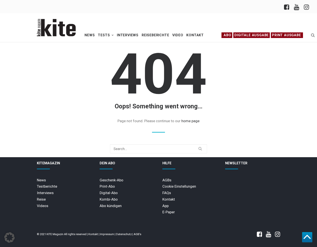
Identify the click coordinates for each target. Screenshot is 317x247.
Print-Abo (107, 186)
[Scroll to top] (307, 237)
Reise (41, 199)
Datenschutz (124, 234)
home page (190, 121)
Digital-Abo (109, 193)
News (90, 35)
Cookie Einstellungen (179, 186)
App (165, 206)
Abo (227, 35)
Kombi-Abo (109, 199)
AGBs (166, 180)
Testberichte (47, 186)
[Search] (158, 148)
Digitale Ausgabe (251, 35)
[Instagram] (306, 6)
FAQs (166, 193)
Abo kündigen (111, 206)
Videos (42, 206)
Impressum (107, 234)
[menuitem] (288, 6)
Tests (104, 35)
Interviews (127, 35)
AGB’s (137, 234)
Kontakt (195, 35)
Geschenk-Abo (111, 180)
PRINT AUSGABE (286, 35)
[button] (313, 35)
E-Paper (168, 212)
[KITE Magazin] (56, 27)
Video (177, 35)
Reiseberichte (155, 35)
